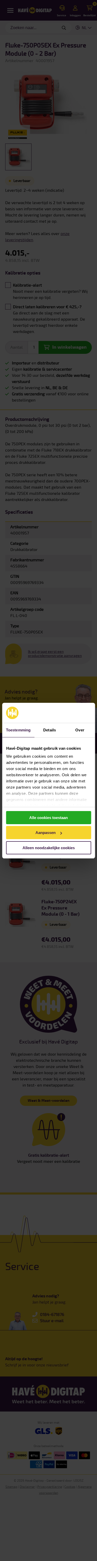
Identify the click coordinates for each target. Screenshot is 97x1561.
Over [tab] (79, 730)
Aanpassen (45, 832)
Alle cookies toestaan (48, 817)
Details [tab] (49, 730)
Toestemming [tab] (18, 730)
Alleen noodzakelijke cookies (49, 848)
